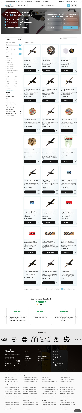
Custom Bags (46, 377)
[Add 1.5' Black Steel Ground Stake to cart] (38, 282)
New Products (10, 72)
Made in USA (9, 58)
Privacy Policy (27, 362)
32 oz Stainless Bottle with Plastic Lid (29, 397)
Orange (8, 81)
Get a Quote (71, 27)
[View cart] (72, 5)
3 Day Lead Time (10, 66)
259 (65, 289)
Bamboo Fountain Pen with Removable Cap (12, 399)
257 (59, 289)
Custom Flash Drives (42, 356)
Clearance (75, 1)
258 (62, 289)
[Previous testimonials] (5, 317)
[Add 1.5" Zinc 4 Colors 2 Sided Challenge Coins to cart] (75, 70)
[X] (13, 358)
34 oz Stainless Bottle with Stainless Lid (49, 397)
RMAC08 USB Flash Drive (64, 409)
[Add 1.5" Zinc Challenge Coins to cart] (38, 130)
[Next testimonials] (76, 317)
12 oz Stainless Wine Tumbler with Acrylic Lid (50, 389)
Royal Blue (9, 88)
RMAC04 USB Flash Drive (64, 408)
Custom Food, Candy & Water (11, 379)
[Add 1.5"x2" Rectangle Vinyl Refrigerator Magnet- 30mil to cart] (38, 222)
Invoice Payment (28, 358)
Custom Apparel (9, 377)
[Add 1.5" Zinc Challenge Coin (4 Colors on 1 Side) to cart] (38, 100)
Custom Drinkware (65, 377)
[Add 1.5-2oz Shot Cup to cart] (75, 282)
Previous (50, 289)
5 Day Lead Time (10, 68)
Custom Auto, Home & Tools (30, 377)
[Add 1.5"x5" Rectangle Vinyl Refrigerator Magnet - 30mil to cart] (75, 252)
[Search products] (68, 5)
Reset (19, 39)
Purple (16, 81)
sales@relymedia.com (10, 1)
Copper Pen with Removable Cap (10, 406)
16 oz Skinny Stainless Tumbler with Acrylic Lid (13, 391)
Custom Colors (41, 354)
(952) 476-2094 (57, 351)
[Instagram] (8, 358)
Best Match (65, 38)
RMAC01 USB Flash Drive (27, 408)
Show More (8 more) (9, 90)
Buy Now (29, 70)
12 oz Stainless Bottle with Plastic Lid (66, 387)
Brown (8, 83)
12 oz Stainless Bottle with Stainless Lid (12, 389)
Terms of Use (27, 360)
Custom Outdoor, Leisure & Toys (67, 379)
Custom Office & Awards (47, 379)
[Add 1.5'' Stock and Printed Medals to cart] (56, 282)
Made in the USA (69, 1)
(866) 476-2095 (57, 354)
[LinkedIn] (11, 358)
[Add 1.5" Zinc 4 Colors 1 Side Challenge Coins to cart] (56, 70)
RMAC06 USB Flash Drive (27, 409)
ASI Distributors (41, 351)
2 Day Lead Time (10, 64)
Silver (8, 85)
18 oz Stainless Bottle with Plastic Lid (66, 391)
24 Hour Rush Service (42, 365)
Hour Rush (61, 1)
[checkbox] (6, 58)
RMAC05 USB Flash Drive (9, 409)
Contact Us (27, 356)
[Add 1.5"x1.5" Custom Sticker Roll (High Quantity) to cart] (56, 192)
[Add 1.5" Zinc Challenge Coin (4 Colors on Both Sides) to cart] (56, 100)
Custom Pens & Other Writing (11, 381)
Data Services (41, 358)
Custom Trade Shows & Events (67, 381)
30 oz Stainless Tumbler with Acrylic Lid (67, 395)
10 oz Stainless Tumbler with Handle (48, 387)
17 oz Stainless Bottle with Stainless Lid (30, 391)
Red (15, 78)
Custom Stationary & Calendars (30, 381)
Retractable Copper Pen (9, 408)
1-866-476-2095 (20, 1)
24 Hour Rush (10, 62)
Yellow (8, 79)
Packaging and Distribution (43, 362)
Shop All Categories (21, 5)
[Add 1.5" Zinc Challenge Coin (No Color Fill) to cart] (75, 100)
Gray (16, 83)
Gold (16, 85)
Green (16, 79)
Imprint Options (41, 360)
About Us (26, 351)
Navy (16, 86)
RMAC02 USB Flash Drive (46, 408)
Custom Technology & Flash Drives (49, 381)
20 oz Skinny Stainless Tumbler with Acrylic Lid (13, 393)
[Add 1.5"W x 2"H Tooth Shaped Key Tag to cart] (75, 161)
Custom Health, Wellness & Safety (30, 379)
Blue (7, 78)
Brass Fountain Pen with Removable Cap (12, 402)
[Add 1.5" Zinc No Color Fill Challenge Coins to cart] (38, 161)
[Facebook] (6, 358)
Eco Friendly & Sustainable (12, 70)
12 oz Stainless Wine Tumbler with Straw (67, 389)
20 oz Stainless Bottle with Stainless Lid (30, 393)
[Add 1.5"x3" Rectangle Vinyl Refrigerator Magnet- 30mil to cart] (38, 252)
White (16, 76)
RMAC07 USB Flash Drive (46, 409)
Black (8, 76)
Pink (7, 86)
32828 (70, 289)
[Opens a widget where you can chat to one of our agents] (77, 410)
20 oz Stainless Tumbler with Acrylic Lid (49, 393)
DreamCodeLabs (44, 369)
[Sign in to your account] (75, 5)
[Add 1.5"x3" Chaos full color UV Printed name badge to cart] (56, 222)
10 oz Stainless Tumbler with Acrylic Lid (12, 387)
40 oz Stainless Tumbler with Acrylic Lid (67, 397)
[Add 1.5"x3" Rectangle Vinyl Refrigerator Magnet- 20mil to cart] (75, 222)
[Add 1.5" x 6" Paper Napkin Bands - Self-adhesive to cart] (38, 70)
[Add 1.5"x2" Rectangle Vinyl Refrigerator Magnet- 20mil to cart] (75, 192)
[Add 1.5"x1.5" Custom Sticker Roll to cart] (38, 192)
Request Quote (50, 161)
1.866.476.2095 (65, 369)
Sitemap (26, 365)
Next (74, 289)
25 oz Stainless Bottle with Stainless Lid (30, 395)
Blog (26, 354)
